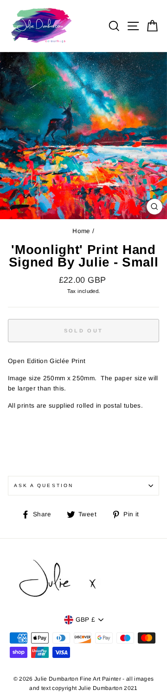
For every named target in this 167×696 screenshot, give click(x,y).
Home (81, 231)
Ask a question (43, 485)
